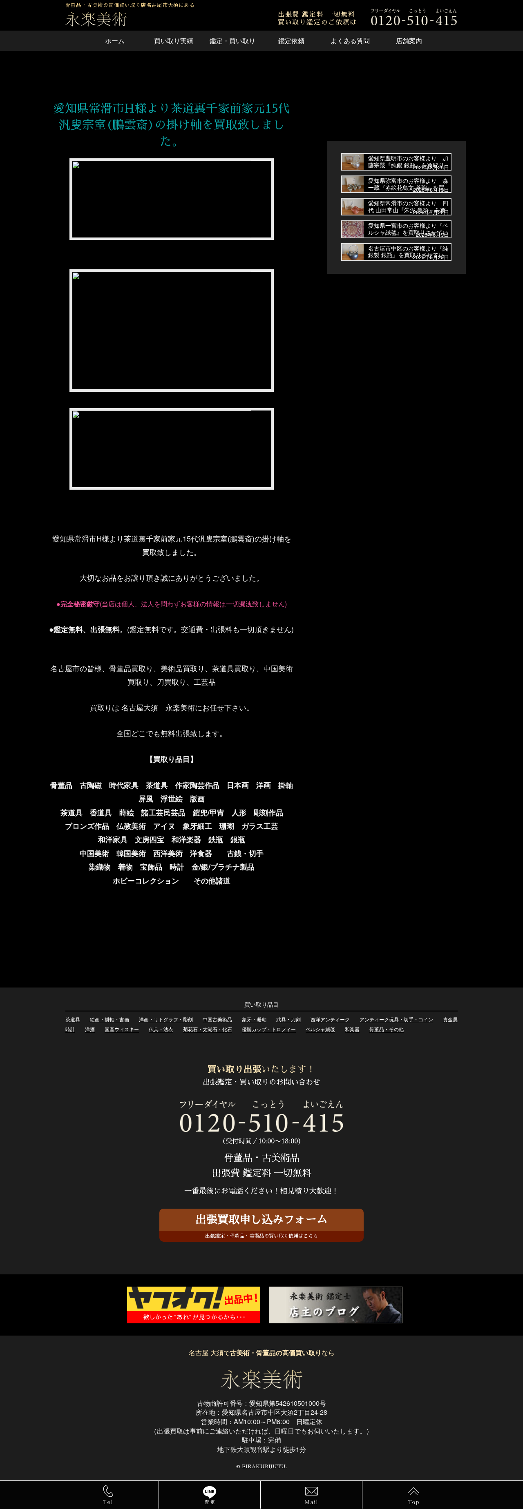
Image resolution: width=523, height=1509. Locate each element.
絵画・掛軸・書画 (109, 1019)
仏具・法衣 (161, 1028)
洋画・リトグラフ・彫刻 (166, 1019)
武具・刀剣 (288, 1019)
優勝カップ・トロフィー (269, 1028)
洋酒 (90, 1028)
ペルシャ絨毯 (320, 1028)
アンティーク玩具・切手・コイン (396, 1019)
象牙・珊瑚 (254, 1019)
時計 (70, 1028)
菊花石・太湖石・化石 (207, 1028)
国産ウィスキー (122, 1028)
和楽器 (352, 1028)
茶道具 (72, 1019)
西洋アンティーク (330, 1019)
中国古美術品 (217, 1019)
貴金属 (450, 1019)
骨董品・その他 (386, 1028)
